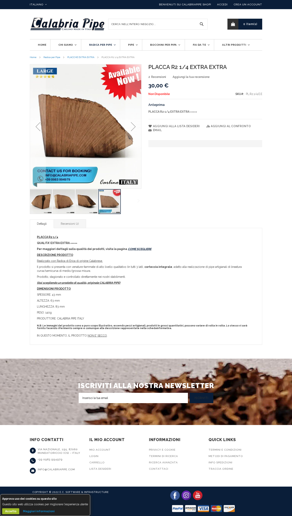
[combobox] (158, 24)
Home (33, 57)
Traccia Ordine (221, 468)
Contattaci (158, 468)
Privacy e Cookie (162, 449)
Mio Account (100, 449)
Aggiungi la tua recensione (191, 76)
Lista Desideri (100, 468)
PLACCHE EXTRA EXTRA (80, 57)
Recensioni (69, 223)
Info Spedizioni (220, 462)
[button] (38, 4)
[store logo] (67, 24)
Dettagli (42, 223)
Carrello (97, 462)
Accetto (10, 511)
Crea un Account (248, 4)
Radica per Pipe (52, 57)
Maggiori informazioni (39, 511)
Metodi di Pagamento (226, 456)
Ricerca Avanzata (163, 462)
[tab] (42, 223)
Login (94, 456)
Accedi (222, 4)
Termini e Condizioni (225, 449)
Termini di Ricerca (163, 456)
